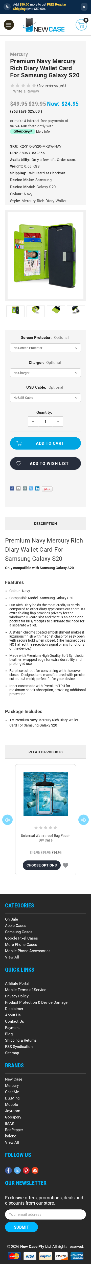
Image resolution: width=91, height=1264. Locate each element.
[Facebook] (12, 488)
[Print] (25, 488)
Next (83, 819)
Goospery (13, 1117)
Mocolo (11, 1104)
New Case (13, 1079)
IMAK (9, 1123)
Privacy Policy (17, 996)
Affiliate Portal (17, 983)
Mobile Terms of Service (25, 990)
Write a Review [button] (26, 91)
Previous (7, 819)
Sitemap (12, 1053)
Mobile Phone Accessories (28, 951)
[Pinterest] (47, 488)
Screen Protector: (45, 337)
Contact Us (14, 1021)
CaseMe (12, 1092)
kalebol (11, 1136)
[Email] (18, 488)
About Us (13, 1015)
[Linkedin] (37, 488)
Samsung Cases (18, 932)
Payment (12, 1027)
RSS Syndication (19, 1046)
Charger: (45, 362)
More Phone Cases (21, 944)
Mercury (12, 1085)
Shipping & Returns (21, 1040)
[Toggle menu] (9, 25)
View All (12, 957)
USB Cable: (44, 387)
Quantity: (44, 412)
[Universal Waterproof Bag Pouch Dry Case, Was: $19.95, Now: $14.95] (45, 794)
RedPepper (14, 1130)
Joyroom (12, 1111)
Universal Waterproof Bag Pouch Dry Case (46, 837)
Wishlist (65, 865)
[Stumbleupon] (35, 1170)
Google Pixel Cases (21, 938)
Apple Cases (15, 925)
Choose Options (42, 865)
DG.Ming (12, 1098)
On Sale (11, 919)
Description (45, 524)
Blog (9, 1034)
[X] (31, 488)
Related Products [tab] (46, 752)
